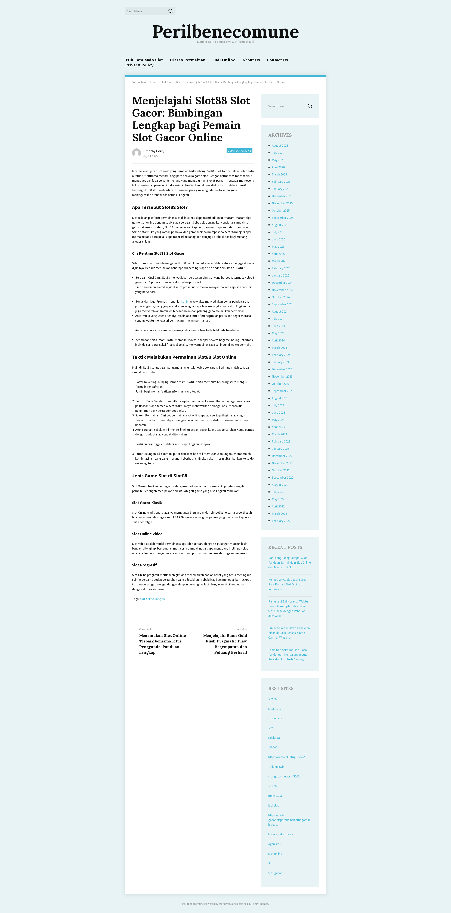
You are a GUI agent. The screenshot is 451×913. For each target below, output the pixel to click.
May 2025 (278, 246)
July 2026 (278, 153)
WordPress (225, 903)
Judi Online (224, 59)
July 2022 (278, 492)
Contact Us (277, 59)
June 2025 (278, 239)
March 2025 (279, 261)
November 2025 (282, 203)
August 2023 (280, 398)
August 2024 (280, 311)
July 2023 (278, 405)
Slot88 (184, 301)
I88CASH (274, 747)
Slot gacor (275, 873)
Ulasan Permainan (188, 59)
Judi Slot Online (171, 82)
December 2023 (282, 369)
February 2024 (281, 355)
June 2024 (278, 326)
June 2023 (278, 412)
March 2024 (279, 348)
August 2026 (280, 145)
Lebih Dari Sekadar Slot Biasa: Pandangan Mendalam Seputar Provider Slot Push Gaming (288, 654)
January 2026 (280, 189)
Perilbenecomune (225, 31)
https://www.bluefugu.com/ (286, 757)
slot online (275, 718)
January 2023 (280, 449)
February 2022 (281, 521)
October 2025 (281, 210)
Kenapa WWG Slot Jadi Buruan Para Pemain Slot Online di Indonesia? (288, 584)
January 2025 (280, 275)
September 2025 (282, 218)
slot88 (272, 699)
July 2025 (278, 232)
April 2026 (278, 167)
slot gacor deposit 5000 (283, 776)
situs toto (274, 709)
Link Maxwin (276, 767)
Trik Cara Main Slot (144, 59)
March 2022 (279, 514)
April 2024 (278, 340)
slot (270, 728)
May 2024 (278, 333)
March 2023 (279, 434)
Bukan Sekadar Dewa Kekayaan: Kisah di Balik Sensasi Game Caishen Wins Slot (289, 632)
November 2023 (282, 376)
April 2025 (278, 254)
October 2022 (281, 470)
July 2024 (278, 319)
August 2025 (280, 225)
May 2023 (278, 420)
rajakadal (274, 738)
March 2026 (279, 174)
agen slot (274, 844)
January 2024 (280, 362)
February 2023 (281, 441)
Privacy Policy (139, 64)
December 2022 (282, 456)
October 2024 (281, 297)
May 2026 (278, 160)
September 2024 (282, 304)
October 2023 (281, 384)
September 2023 (282, 391)
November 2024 (282, 290)
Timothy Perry (153, 151)
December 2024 (282, 283)
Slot (271, 863)
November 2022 (282, 463)
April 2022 (278, 506)
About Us (251, 59)
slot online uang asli (153, 599)
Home (152, 82)
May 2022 (278, 499)
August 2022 (280, 485)
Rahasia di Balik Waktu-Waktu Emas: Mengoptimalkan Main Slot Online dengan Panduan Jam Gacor (288, 608)
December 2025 (282, 196)
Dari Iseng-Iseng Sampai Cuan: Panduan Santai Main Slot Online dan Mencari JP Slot (289, 562)
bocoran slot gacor (280, 834)
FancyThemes (260, 903)
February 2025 (281, 268)
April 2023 (278, 427)
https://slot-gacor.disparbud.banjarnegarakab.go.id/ (289, 820)
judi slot (273, 805)
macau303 (275, 796)
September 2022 (282, 477)
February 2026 (281, 182)
